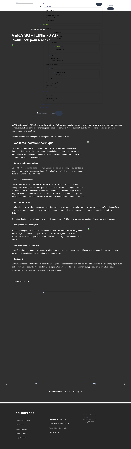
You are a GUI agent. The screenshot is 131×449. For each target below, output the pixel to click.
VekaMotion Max (61, 72)
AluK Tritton (59, 36)
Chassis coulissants (52, 64)
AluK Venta (59, 38)
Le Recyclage (50, 20)
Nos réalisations (47, 105)
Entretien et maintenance (53, 88)
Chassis (48, 28)
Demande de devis (51, 98)
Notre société (47, 6)
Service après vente (52, 101)
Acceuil (45, 4)
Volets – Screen (55, 58)
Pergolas (49, 85)
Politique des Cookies (89, 419)
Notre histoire (50, 10)
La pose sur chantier (52, 18)
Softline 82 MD (60, 49)
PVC (52, 68)
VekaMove (59, 75)
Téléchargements (48, 107)
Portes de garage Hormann (54, 83)
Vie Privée (86, 417)
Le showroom (50, 13)
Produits (45, 24)
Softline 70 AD (60, 46)
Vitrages (53, 53)
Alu (52, 79)
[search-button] (110, 8)
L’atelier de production (52, 15)
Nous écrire (49, 96)
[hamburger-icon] (99, 4)
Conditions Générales (89, 415)
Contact (45, 92)
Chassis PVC (55, 42)
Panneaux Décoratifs (57, 60)
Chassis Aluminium (56, 32)
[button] (6, 384)
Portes (53, 55)
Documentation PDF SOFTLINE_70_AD (65, 392)
